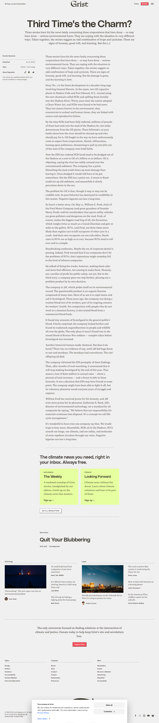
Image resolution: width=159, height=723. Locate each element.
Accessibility (102, 681)
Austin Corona (91, 603)
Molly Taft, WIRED (57, 575)
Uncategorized (54, 546)
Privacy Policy (18, 716)
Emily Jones (132, 575)
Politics (7, 669)
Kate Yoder (13, 599)
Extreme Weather (11, 678)
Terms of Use (9, 716)
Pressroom (55, 681)
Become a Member (104, 672)
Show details (42, 719)
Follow (136, 4)
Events (99, 669)
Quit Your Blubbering (65, 539)
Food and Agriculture (12, 681)
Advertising (101, 675)
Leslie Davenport (134, 588)
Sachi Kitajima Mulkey (136, 603)
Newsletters (101, 666)
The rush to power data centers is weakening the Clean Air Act (139, 569)
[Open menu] (152, 4)
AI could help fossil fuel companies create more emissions (61, 569)
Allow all (109, 705)
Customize (108, 711)
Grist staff (43, 546)
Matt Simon (55, 603)
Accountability (10, 675)
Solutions (8, 672)
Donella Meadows (9, 56)
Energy (7, 666)
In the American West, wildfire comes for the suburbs (138, 597)
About (53, 666)
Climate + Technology (27, 67)
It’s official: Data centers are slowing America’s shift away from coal (64, 584)
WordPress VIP (22, 714)
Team (53, 669)
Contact (54, 672)
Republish (100, 678)
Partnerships (55, 678)
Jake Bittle (55, 591)
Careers (54, 675)
